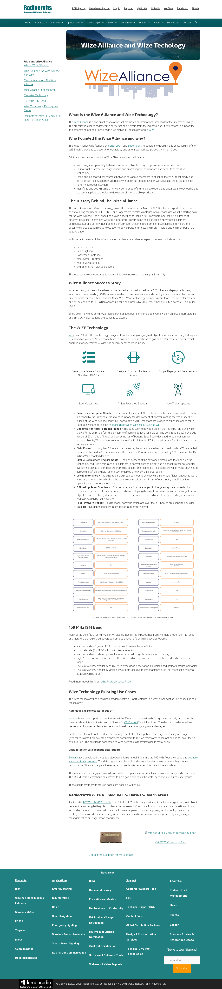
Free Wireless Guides (102, 899)
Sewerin (73, 757)
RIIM (17, 888)
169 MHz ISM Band (35, 100)
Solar (55, 907)
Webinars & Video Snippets (105, 964)
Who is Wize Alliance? (36, 65)
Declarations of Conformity (106, 908)
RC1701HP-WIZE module (97, 802)
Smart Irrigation (62, 916)
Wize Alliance (81, 122)
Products (39, 22)
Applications (73, 22)
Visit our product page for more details (111, 854)
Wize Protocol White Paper (116, 681)
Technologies (94, 22)
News (111, 22)
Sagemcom (134, 145)
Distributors (173, 22)
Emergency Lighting (64, 925)
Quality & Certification (102, 946)
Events (174, 915)
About (157, 22)
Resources (126, 22)
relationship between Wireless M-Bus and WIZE (135, 424)
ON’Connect (131, 722)
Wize (151, 129)
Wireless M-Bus (24, 912)
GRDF (119, 145)
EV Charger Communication (69, 952)
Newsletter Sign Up (99, 8)
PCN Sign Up (78, 8)
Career (174, 924)
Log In (116, 8)
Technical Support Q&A (140, 907)
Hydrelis (73, 718)
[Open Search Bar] (196, 23)
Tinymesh (21, 930)
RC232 (19, 921)
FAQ (128, 898)
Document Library (100, 890)
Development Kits (26, 957)
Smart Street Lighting (65, 943)
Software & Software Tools (106, 955)
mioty (18, 939)
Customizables (24, 948)
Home (28, 22)
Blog (92, 881)
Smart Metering (62, 888)
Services (55, 22)
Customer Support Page (141, 888)
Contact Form (134, 916)
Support (143, 22)
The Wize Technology (36, 95)
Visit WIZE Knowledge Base (170, 842)
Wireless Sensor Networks (68, 934)
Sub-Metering (60, 898)
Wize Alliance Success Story (40, 89)
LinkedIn (155, 8)
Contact (187, 22)
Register (128, 8)
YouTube (168, 8)
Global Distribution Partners (143, 925)
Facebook (182, 8)
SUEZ (111, 145)
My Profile (142, 8)
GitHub (195, 8)
